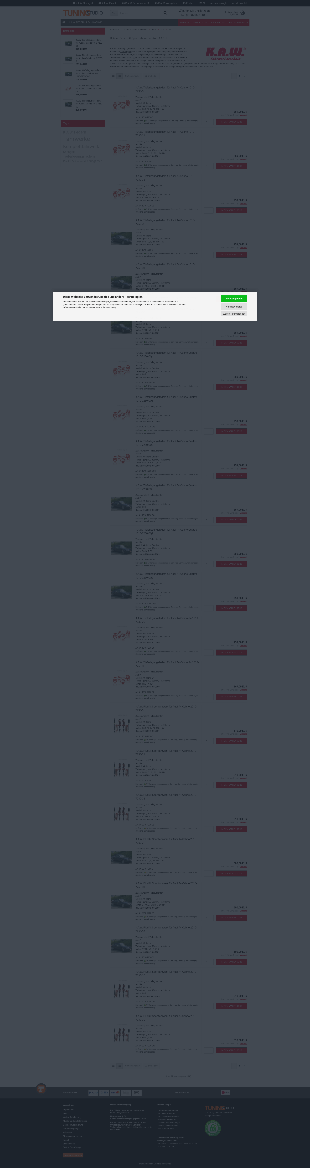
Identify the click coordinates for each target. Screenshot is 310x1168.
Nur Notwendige (234, 306)
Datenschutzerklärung (105, 307)
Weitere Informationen (234, 313)
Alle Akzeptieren (234, 298)
